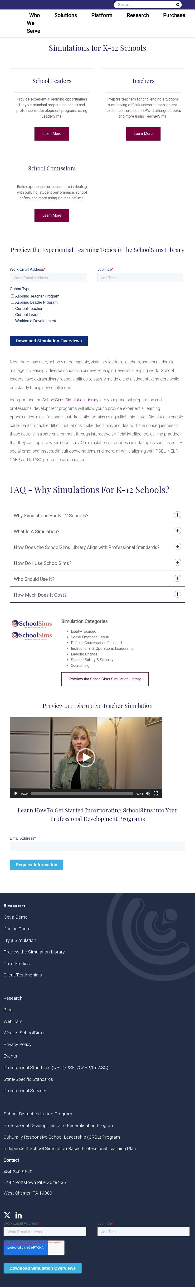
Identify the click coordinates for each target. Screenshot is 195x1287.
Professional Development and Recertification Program (59, 1125)
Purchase (174, 15)
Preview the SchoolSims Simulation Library (105, 679)
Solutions (65, 15)
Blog (8, 1009)
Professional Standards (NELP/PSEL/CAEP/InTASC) (56, 1067)
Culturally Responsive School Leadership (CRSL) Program (62, 1137)
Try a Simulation (20, 940)
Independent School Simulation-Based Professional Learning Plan (70, 1148)
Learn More (51, 133)
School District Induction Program (38, 1114)
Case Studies (17, 963)
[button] (85, 757)
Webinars (13, 1021)
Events (10, 1056)
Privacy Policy (17, 1044)
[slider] (82, 793)
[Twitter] (7, 1215)
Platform (101, 15)
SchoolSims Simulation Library (70, 399)
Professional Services (25, 1090)
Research (138, 15)
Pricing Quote (17, 928)
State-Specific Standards (28, 1079)
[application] (86, 757)
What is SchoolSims (24, 1032)
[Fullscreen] (155, 793)
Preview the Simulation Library (34, 952)
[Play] (16, 793)
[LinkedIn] (18, 1215)
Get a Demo (16, 917)
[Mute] (148, 793)
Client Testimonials (23, 975)
